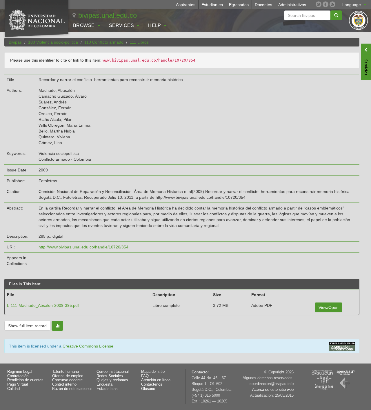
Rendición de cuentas (25, 380)
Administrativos (292, 4)
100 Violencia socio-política (53, 42)
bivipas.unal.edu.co (107, 15)
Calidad (13, 389)
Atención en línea (155, 380)
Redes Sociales (110, 376)
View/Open (329, 307)
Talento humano (65, 372)
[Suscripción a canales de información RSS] (332, 4)
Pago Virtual (17, 384)
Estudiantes (212, 4)
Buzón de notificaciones (72, 389)
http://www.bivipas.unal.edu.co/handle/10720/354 (83, 247)
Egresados (239, 4)
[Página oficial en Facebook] (325, 4)
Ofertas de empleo (67, 376)
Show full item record (27, 325)
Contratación (17, 376)
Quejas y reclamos (112, 380)
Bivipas (15, 42)
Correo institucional (113, 372)
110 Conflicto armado (103, 42)
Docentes (263, 4)
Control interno (64, 384)
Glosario (148, 389)
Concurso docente (67, 380)
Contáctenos (151, 384)
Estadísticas (107, 389)
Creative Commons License (88, 346)
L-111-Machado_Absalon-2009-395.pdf (43, 305)
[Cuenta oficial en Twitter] (318, 4)
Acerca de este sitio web (273, 390)
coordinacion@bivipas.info (272, 384)
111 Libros (139, 42)
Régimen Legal (19, 372)
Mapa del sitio (153, 372)
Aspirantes (185, 4)
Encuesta (104, 384)
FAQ (145, 376)
